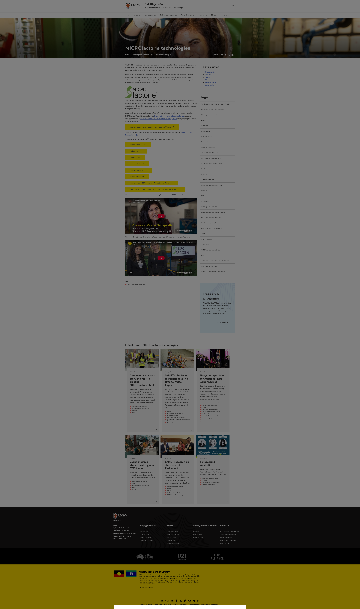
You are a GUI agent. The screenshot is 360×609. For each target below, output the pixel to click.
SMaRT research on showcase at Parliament (177, 465)
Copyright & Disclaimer (171, 604)
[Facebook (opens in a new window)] (225, 54)
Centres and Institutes (228, 540)
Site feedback (205, 604)
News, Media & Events (205, 525)
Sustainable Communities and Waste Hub (178, 420)
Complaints (214, 604)
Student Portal (172, 540)
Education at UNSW (146, 540)
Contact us (144, 531)
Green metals (209, 85)
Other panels (209, 80)
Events (134, 483)
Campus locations (226, 537)
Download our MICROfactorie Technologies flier (149, 183)
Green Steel (206, 413)
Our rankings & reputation (229, 531)
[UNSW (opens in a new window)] (133, 5)
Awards (204, 420)
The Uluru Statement (146, 587)
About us (224, 525)
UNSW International (173, 534)
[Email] (221, 54)
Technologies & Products (139, 406)
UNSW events (197, 534)
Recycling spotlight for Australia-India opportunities (212, 378)
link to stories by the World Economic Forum (169, 116)
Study (170, 525)
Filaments (208, 75)
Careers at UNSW (145, 537)
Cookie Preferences (146, 604)
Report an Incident (194, 604)
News (133, 412)
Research (170, 423)
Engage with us (148, 525)
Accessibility (183, 604)
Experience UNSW (172, 531)
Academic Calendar (173, 543)
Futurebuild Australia (207, 463)
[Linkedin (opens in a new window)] (232, 54)
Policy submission (172, 415)
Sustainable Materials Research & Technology (164, 7)
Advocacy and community (175, 413)
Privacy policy (158, 604)
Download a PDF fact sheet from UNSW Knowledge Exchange (153, 189)
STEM (134, 489)
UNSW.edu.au (117, 521)
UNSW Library (224, 543)
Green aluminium (210, 82)
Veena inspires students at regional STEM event (142, 465)
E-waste (207, 77)
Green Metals (206, 422)
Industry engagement (208, 417)
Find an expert (145, 534)
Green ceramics (210, 72)
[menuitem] (128, 15)
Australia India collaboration (211, 415)
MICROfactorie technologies (161, 54)
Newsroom (196, 531)
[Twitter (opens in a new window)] (229, 54)
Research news (198, 537)
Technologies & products (140, 54)
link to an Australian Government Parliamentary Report (158, 119)
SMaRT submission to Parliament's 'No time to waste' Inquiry (176, 380)
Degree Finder (171, 537)
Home (127, 54)
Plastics (134, 410)
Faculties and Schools (228, 534)
